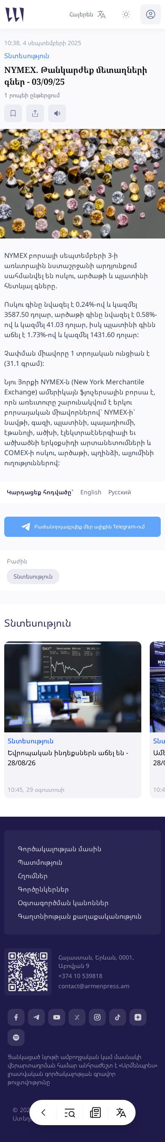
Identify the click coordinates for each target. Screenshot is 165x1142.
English (91, 492)
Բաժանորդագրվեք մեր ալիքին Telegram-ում (89, 526)
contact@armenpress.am (93, 986)
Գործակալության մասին (60, 848)
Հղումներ (33, 875)
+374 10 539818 (80, 976)
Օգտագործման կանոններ (63, 902)
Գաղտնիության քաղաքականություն (80, 916)
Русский (119, 492)
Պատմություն (40, 862)
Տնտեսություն (33, 576)
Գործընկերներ (43, 889)
